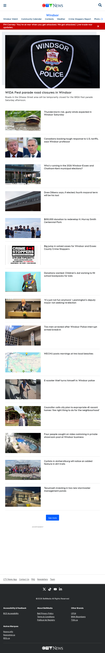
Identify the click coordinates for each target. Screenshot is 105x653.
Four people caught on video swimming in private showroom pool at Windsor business (70, 435)
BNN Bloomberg (78, 616)
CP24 (73, 613)
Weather (61, 19)
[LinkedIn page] (60, 589)
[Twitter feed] (44, 589)
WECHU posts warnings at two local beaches (68, 353)
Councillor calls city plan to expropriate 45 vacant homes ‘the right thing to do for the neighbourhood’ (72, 409)
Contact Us (24, 579)
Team (52, 579)
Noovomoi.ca (9, 635)
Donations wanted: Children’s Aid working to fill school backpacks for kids (69, 274)
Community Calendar (31, 19)
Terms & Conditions (45, 616)
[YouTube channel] (55, 589)
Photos (97, 19)
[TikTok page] (49, 589)
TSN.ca (74, 620)
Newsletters (42, 579)
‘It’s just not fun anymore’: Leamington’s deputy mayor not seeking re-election (69, 301)
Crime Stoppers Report (79, 19)
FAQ (33, 579)
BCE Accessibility (11, 613)
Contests (49, 19)
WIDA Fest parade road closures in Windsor (38, 92)
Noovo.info (8, 631)
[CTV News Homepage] (52, 5)
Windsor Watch (10, 19)
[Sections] (5, 5)
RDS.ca (6, 638)
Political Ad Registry (46, 620)
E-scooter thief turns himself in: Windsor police (69, 380)
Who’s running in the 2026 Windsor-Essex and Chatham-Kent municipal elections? (69, 167)
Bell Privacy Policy (45, 613)
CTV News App (10, 579)
